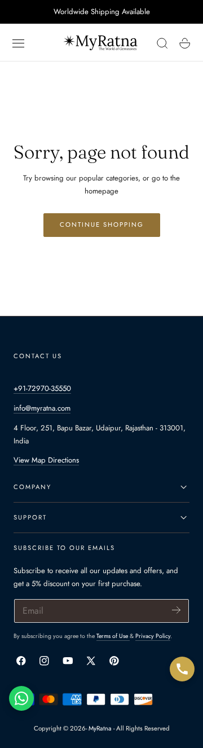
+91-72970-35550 (42, 388)
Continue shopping (102, 224)
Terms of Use (113, 636)
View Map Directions (46, 460)
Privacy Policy (152, 636)
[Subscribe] (176, 610)
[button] (18, 43)
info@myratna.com (42, 408)
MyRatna (100, 728)
